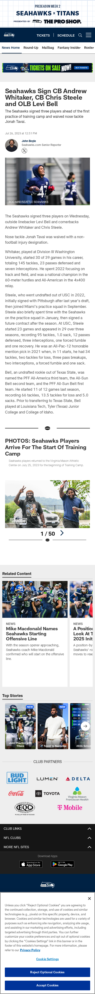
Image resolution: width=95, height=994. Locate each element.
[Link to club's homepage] (9, 33)
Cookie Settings (47, 959)
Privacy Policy (30, 950)
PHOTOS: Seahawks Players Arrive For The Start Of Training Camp (45, 447)
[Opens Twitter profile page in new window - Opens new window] (24, 150)
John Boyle (29, 140)
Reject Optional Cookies (47, 972)
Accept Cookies (47, 985)
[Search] (80, 35)
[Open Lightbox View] (47, 511)
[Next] (62, 533)
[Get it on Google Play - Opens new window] (62, 866)
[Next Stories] (85, 726)
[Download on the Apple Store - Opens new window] (31, 865)
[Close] (89, 898)
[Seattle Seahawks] (47, 885)
